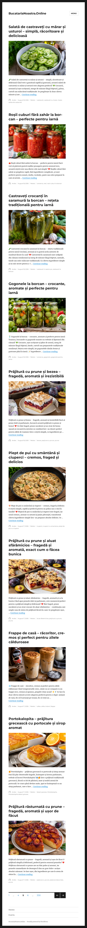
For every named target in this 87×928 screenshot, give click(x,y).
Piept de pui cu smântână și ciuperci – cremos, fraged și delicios (34, 457)
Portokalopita (52, 792)
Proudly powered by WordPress (37, 922)
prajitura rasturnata (56, 880)
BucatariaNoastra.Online (27, 13)
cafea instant (45, 706)
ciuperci (39, 526)
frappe (53, 706)
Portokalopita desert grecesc (18, 794)
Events (12, 915)
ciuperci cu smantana (50, 526)
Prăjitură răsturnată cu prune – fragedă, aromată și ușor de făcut (37, 811)
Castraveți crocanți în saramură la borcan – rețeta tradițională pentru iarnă (34, 200)
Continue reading (29, 94)
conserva (40, 183)
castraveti (40, 100)
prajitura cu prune (48, 440)
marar (60, 100)
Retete (32, 100)
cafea (39, 706)
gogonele (47, 357)
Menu (74, 13)
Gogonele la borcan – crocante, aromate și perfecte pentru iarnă (37, 288)
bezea (39, 440)
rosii (45, 183)
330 (39, 895)
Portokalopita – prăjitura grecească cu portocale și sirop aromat (37, 723)
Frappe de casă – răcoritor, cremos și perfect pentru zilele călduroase (37, 637)
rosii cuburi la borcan (54, 183)
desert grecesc (42, 792)
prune (57, 440)
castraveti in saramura (44, 269)
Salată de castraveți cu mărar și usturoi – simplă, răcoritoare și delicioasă (37, 31)
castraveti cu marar (50, 100)
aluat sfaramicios (42, 618)
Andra (14, 100)
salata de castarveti (15, 102)
